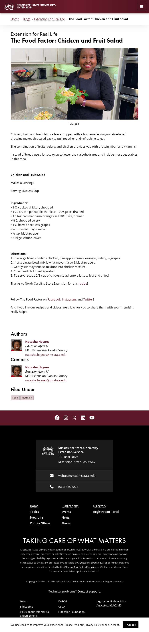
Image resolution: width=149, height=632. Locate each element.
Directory (99, 506)
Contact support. (89, 591)
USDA (61, 606)
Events (66, 512)
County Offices (40, 523)
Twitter (88, 299)
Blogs (26, 19)
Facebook (54, 299)
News (65, 518)
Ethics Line (26, 606)
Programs (37, 518)
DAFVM (62, 601)
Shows (66, 523)
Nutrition (27, 397)
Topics (34, 512)
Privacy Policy (93, 625)
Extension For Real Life (49, 19)
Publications (70, 506)
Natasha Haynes (37, 342)
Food (15, 397)
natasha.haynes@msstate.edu (46, 355)
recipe (82, 283)
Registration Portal (106, 512)
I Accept (131, 624)
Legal (23, 601)
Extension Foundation (71, 612)
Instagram (69, 299)
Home (15, 19)
